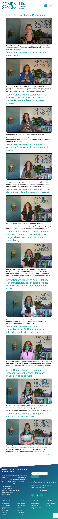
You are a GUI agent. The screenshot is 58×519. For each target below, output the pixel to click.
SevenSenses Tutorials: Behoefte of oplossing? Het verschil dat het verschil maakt (27, 147)
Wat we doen (7, 500)
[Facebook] (41, 495)
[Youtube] (37, 495)
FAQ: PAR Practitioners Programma (25, 15)
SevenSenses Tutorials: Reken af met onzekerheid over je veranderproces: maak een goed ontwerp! (26, 373)
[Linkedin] (32, 495)
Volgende (48, 454)
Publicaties (50, 500)
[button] (50, 6)
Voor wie (22, 500)
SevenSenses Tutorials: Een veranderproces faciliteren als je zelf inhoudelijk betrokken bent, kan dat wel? (28, 329)
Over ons (36, 500)
